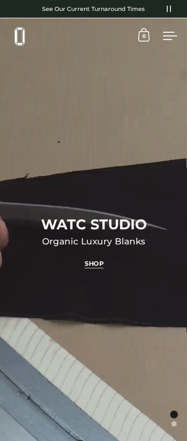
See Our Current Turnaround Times (93, 9)
